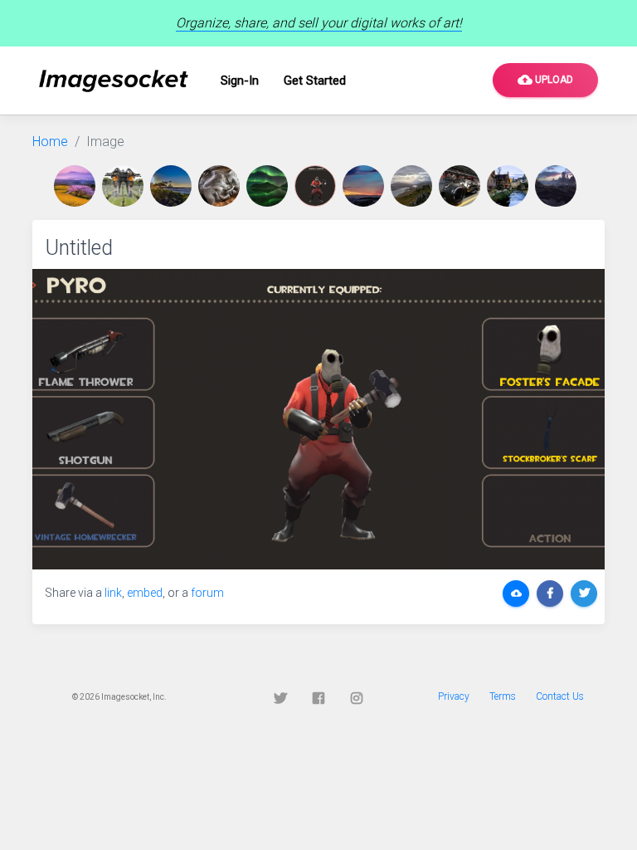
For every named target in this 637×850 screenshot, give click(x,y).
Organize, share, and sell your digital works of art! (319, 23)
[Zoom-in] (318, 419)
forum (207, 592)
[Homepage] (113, 81)
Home (50, 141)
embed (145, 592)
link (113, 592)
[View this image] (78, 186)
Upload (545, 79)
